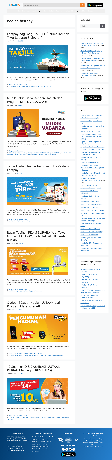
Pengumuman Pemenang (16, 151)
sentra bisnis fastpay (50, 154)
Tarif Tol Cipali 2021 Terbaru (90, 131)
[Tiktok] (73, 449)
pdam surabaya (38, 291)
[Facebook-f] (63, 449)
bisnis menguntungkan (15, 152)
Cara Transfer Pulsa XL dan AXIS (92, 210)
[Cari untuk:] (90, 26)
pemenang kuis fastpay (27, 154)
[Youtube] (70, 449)
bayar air (11, 417)
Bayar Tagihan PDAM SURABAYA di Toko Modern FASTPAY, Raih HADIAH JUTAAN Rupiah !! (36, 236)
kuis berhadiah (56, 152)
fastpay (30, 152)
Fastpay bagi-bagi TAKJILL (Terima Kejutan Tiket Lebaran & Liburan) (38, 35)
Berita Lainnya (22, 84)
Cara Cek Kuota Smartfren (89, 207)
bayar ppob (25, 417)
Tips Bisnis (51, 11)
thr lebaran (30, 221)
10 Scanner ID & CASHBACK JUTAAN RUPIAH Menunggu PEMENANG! (33, 368)
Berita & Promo (26, 11)
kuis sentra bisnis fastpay (26, 291)
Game (45, 11)
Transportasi (59, 11)
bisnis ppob (33, 417)
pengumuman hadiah (45, 355)
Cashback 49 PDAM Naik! (89, 162)
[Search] (82, 5)
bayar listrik (18, 417)
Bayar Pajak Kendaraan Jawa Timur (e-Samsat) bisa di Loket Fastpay (91, 136)
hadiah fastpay (25, 86)
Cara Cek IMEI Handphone (89, 201)
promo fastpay (35, 86)
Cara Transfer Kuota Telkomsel (91, 204)
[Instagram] (66, 449)
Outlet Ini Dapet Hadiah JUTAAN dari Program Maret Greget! (33, 304)
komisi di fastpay (24, 355)
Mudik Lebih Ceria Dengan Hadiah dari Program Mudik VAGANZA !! (34, 100)
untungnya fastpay (57, 355)
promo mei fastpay (45, 86)
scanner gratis (51, 417)
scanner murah (60, 417)
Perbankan (91, 11)
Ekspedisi (39, 11)
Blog (19, 11)
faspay (25, 152)
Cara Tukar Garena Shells (89, 235)
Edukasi (34, 11)
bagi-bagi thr (13, 221)
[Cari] (102, 26)
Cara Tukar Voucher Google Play (91, 232)
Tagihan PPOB (69, 11)
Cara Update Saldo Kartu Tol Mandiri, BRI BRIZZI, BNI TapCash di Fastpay (92, 168)
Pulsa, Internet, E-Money (81, 11)
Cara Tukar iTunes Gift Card (90, 229)
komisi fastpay (46, 152)
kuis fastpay (64, 152)
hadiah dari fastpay (14, 86)
